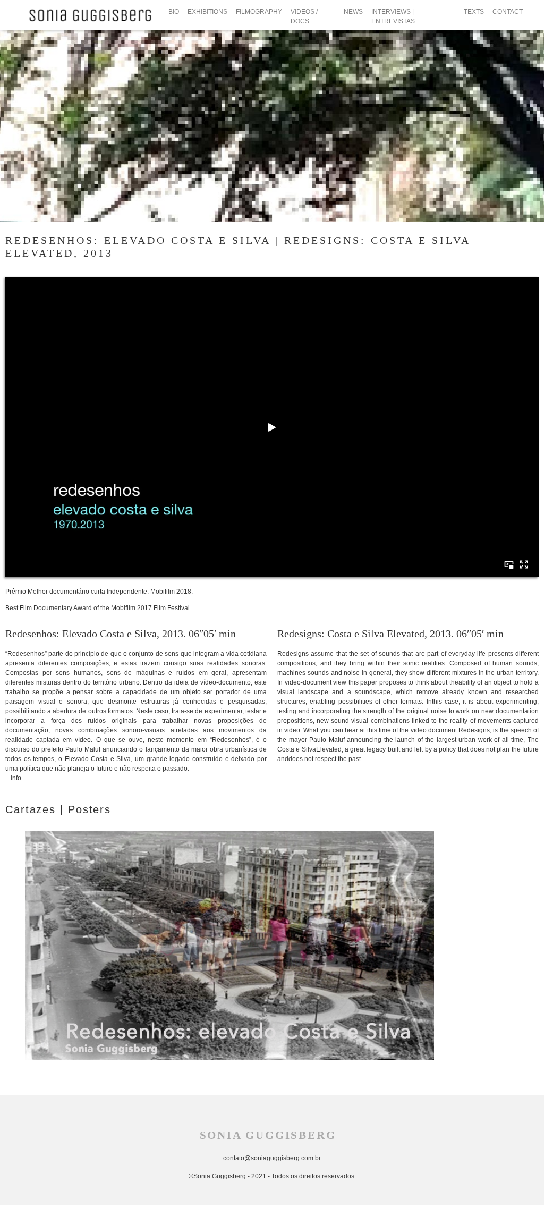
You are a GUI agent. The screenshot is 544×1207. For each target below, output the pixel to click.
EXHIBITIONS (207, 11)
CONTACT (507, 11)
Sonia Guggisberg (268, 1135)
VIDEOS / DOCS (304, 16)
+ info (13, 778)
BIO (173, 11)
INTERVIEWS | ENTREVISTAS (393, 16)
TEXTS (474, 11)
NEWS (353, 11)
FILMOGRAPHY (259, 11)
